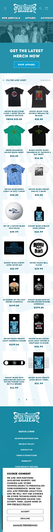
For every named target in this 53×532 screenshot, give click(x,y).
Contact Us (26, 450)
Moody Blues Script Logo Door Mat (14, 264)
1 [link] (19, 399)
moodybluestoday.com (26, 438)
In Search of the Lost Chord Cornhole (14, 301)
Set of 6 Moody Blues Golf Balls (14, 227)
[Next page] (34, 400)
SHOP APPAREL (26, 64)
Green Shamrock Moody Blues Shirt (14, 151)
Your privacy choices (26, 467)
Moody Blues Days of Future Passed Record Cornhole (38, 302)
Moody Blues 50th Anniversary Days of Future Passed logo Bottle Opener (14, 381)
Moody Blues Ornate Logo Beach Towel (38, 379)
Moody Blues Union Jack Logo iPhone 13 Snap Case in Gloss (38, 341)
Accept (25, 511)
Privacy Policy (21, 504)
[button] (5, 8)
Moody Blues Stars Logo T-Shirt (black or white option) (14, 113)
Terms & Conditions (26, 455)
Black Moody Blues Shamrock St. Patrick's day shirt (39, 152)
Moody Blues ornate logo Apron (38, 227)
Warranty (26, 461)
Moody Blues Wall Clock (39, 264)
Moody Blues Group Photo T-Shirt (39, 190)
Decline (25, 518)
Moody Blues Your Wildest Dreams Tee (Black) (39, 113)
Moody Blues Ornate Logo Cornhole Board (14, 340)
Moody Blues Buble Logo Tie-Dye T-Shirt (14, 190)
